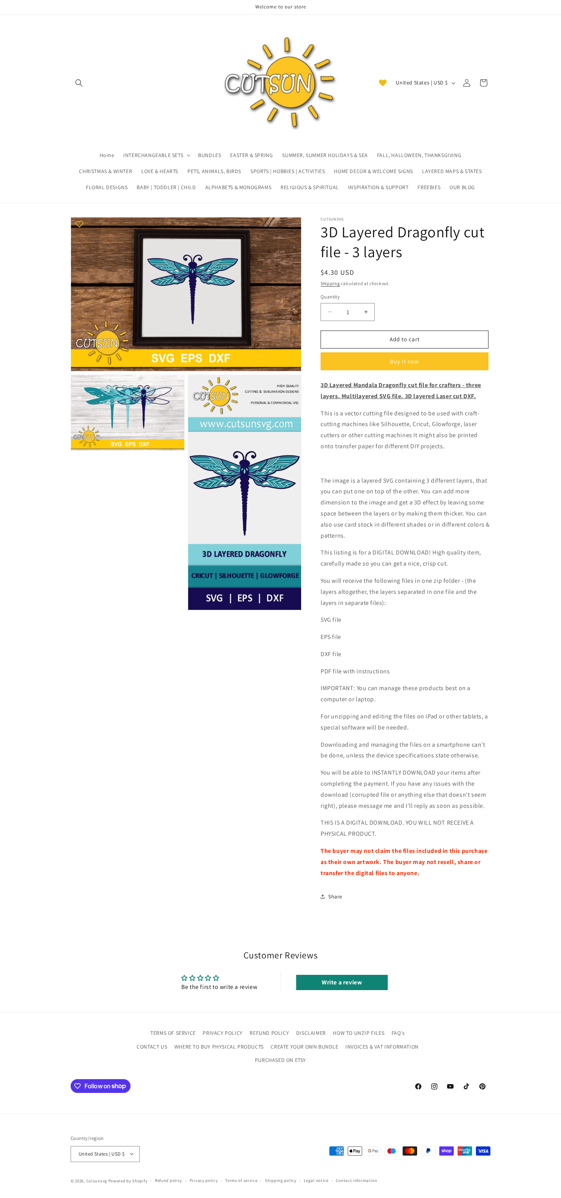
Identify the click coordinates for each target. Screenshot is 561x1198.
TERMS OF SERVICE (173, 1032)
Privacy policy (204, 1180)
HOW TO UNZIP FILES (358, 1032)
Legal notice (316, 1180)
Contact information (356, 1180)
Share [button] (335, 896)
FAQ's (398, 1032)
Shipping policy (281, 1180)
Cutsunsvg (96, 1180)
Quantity (330, 296)
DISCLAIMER (311, 1032)
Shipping (330, 283)
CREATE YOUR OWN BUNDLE (304, 1046)
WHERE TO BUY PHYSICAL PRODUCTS (219, 1046)
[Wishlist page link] (383, 83)
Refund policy (168, 1180)
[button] (79, 83)
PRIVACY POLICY (222, 1032)
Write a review (342, 982)
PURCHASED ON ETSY (280, 1059)
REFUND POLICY (269, 1032)
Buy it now (404, 361)
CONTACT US (152, 1046)
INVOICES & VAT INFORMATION (382, 1046)
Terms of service (241, 1180)
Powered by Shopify (128, 1180)
